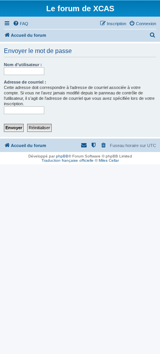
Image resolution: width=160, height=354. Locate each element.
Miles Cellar (109, 160)
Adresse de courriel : (25, 82)
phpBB (62, 156)
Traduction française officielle (68, 160)
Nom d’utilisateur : (23, 64)
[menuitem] (20, 23)
